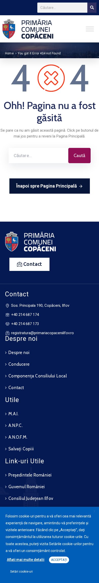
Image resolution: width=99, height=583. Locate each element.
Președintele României (30, 475)
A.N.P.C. (15, 425)
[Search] (91, 8)
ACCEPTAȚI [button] (59, 560)
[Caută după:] (38, 155)
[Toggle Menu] (90, 28)
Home (9, 53)
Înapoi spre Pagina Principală (46, 186)
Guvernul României (26, 486)
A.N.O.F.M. (17, 437)
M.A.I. (13, 413)
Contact (16, 387)
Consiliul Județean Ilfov (30, 498)
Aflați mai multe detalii (25, 560)
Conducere (18, 364)
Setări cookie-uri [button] (21, 571)
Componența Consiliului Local (37, 375)
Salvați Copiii (21, 448)
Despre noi (18, 352)
